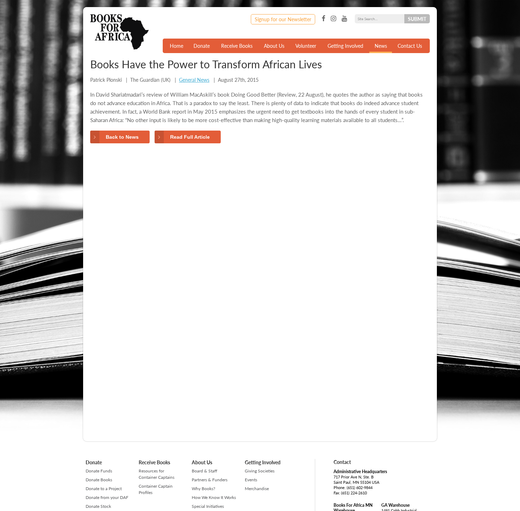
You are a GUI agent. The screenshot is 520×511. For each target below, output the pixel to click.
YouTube (344, 18)
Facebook (323, 18)
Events (251, 480)
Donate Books (99, 480)
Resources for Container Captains (156, 474)
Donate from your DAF (107, 497)
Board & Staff (204, 471)
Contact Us (410, 45)
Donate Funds (99, 471)
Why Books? (203, 489)
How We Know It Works (214, 497)
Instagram (333, 18)
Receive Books (237, 45)
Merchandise (257, 489)
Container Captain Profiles (156, 489)
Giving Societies (260, 471)
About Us (274, 45)
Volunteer (305, 45)
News (381, 45)
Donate (201, 45)
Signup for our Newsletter (283, 19)
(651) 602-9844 (359, 487)
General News (194, 79)
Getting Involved (345, 45)
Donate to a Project (104, 489)
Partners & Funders (209, 480)
